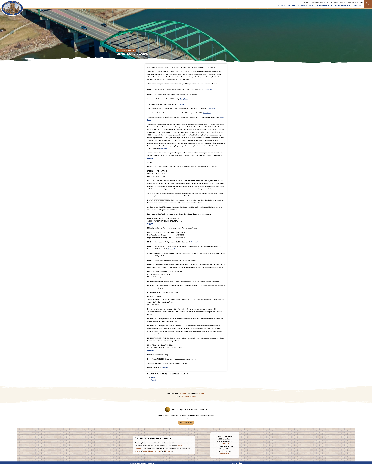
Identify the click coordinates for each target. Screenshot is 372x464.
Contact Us (225, 443)
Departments (324, 6)
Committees (305, 6)
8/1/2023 (202, 393)
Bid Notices (315, 2)
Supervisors (342, 6)
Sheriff (159, 451)
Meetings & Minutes (126, 50)
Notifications (186, 422)
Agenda (153, 377)
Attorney (138, 451)
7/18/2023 (183, 393)
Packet (153, 380)
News (361, 2)
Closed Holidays (224, 453)
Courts (336, 2)
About (291, 6)
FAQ (356, 2)
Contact (358, 6)
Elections (342, 2)
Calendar (322, 2)
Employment (350, 2)
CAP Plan (329, 2)
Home (281, 6)
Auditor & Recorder (149, 451)
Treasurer (168, 451)
